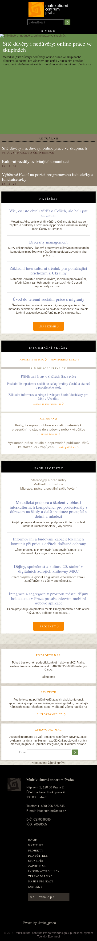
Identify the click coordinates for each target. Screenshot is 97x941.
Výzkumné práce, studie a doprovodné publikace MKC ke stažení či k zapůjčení (48, 445)
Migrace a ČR (27, 152)
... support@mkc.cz (47, 714)
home (32, 840)
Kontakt (35, 886)
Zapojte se (37, 866)
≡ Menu (48, 31)
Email (22, 752)
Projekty (35, 850)
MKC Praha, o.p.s (42, 897)
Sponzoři (35, 860)
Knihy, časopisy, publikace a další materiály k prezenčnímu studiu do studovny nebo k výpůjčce (48, 429)
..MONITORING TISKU (63, 359)
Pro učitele (38, 855)
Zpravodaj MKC (40, 876)
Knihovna (48, 418)
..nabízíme (47, 326)
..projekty (47, 626)
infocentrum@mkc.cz (51, 811)
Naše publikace (41, 881)
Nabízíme (48, 198)
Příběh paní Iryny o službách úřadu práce (48, 376)
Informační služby (48, 347)
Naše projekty (48, 468)
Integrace (46, 152)
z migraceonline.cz (48, 368)
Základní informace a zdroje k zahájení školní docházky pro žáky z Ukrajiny (48, 396)
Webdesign (59, 933)
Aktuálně (48, 138)
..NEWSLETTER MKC (31, 359)
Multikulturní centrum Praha (48, 8)
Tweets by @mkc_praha (39, 923)
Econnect (54, 936)
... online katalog (47, 433)
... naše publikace (66, 447)
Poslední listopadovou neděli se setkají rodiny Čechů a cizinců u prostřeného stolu (48, 385)
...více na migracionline (47, 403)
